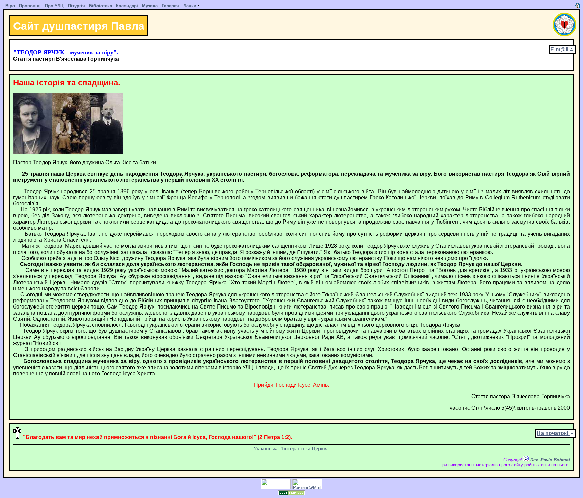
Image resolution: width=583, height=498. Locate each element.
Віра (10, 5)
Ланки (189, 5)
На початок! (553, 433)
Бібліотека (100, 5)
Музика (150, 5)
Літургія (76, 5)
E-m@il (560, 49)
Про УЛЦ (54, 5)
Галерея (170, 5)
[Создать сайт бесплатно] (291, 493)
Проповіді (30, 5)
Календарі (127, 5)
